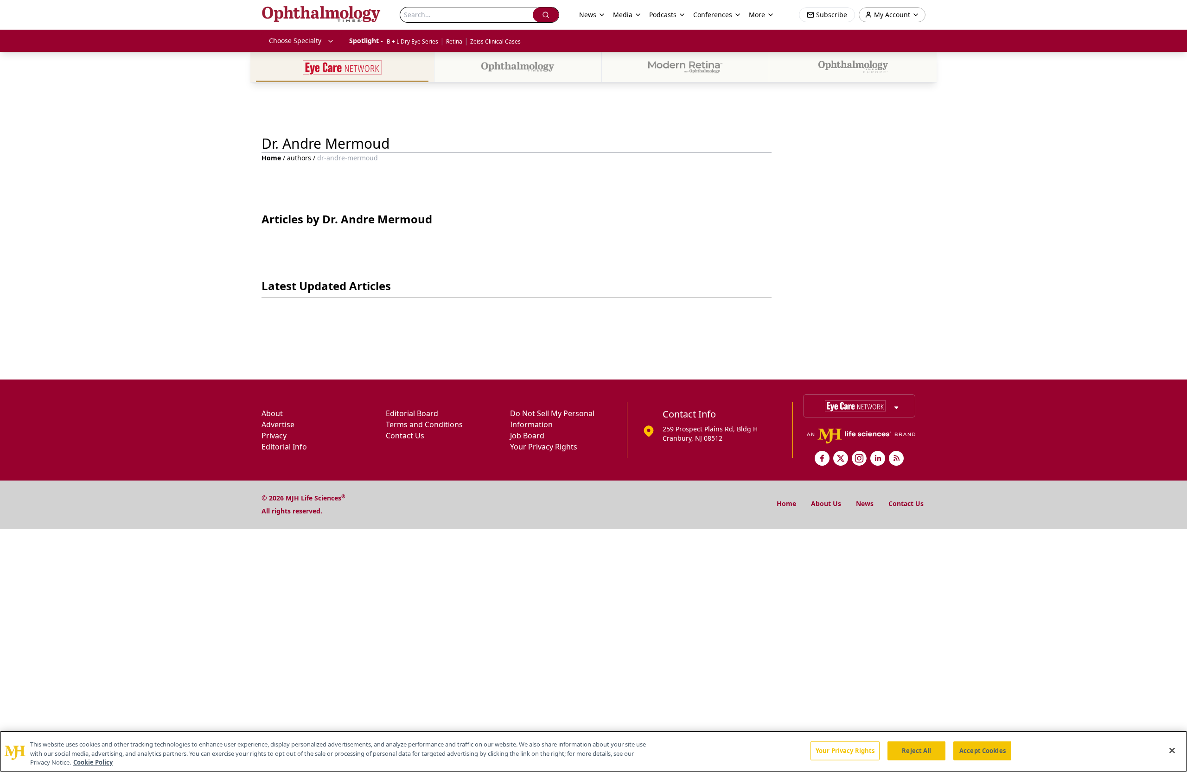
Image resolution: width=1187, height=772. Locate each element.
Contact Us (405, 435)
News (865, 503)
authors (299, 157)
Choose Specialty (295, 40)
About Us (826, 503)
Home (271, 157)
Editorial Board (412, 413)
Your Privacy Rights (543, 447)
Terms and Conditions (424, 424)
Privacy (274, 435)
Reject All (916, 750)
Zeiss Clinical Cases (495, 41)
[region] (593, 751)
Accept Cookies (982, 750)
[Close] (1172, 750)
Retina (454, 41)
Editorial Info (284, 447)
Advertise (278, 424)
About (272, 413)
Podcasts (662, 14)
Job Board (527, 435)
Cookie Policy (93, 762)
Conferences (712, 14)
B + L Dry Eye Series (412, 41)
